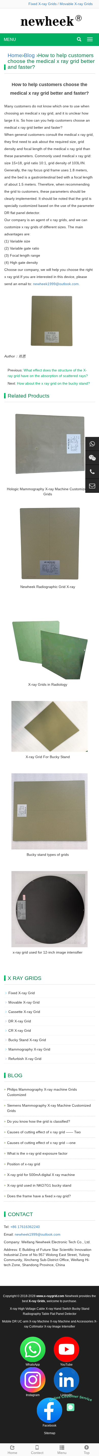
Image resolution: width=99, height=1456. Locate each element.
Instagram (33, 1395)
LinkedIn (66, 1395)
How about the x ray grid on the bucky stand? (53, 383)
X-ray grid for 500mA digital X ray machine (41, 1175)
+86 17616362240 (25, 1227)
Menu (62, 1453)
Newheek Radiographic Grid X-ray (47, 587)
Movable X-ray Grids (76, 4)
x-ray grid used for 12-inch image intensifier (47, 952)
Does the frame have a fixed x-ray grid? (39, 1196)
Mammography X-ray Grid (29, 1049)
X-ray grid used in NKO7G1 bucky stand (39, 1185)
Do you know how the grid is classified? (38, 1121)
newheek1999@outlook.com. (56, 284)
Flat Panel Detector (63, 1314)
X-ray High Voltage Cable (27, 1309)
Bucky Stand (80, 1309)
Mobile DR (9, 1321)
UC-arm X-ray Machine (33, 1321)
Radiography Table (36, 1314)
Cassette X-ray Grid (24, 1012)
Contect (37, 1453)
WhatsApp (33, 1364)
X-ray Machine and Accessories (71, 1321)
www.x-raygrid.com (50, 1296)
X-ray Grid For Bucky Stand (48, 757)
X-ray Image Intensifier (59, 1326)
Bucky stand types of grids (48, 855)
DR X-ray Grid (19, 1021)
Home (15, 55)
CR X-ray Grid (19, 1030)
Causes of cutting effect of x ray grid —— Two (44, 1132)
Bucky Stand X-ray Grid (27, 1040)
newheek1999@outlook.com (37, 1234)
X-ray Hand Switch (58, 1309)
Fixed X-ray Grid (21, 993)
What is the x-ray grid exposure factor (37, 1153)
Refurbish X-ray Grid (24, 1059)
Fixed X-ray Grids (42, 4)
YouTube (66, 1364)
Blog (29, 55)
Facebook (49, 1425)
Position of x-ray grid (23, 1164)
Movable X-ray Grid (24, 1002)
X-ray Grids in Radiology (47, 684)
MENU (10, 39)
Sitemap (49, 1433)
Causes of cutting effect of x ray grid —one (41, 1143)
